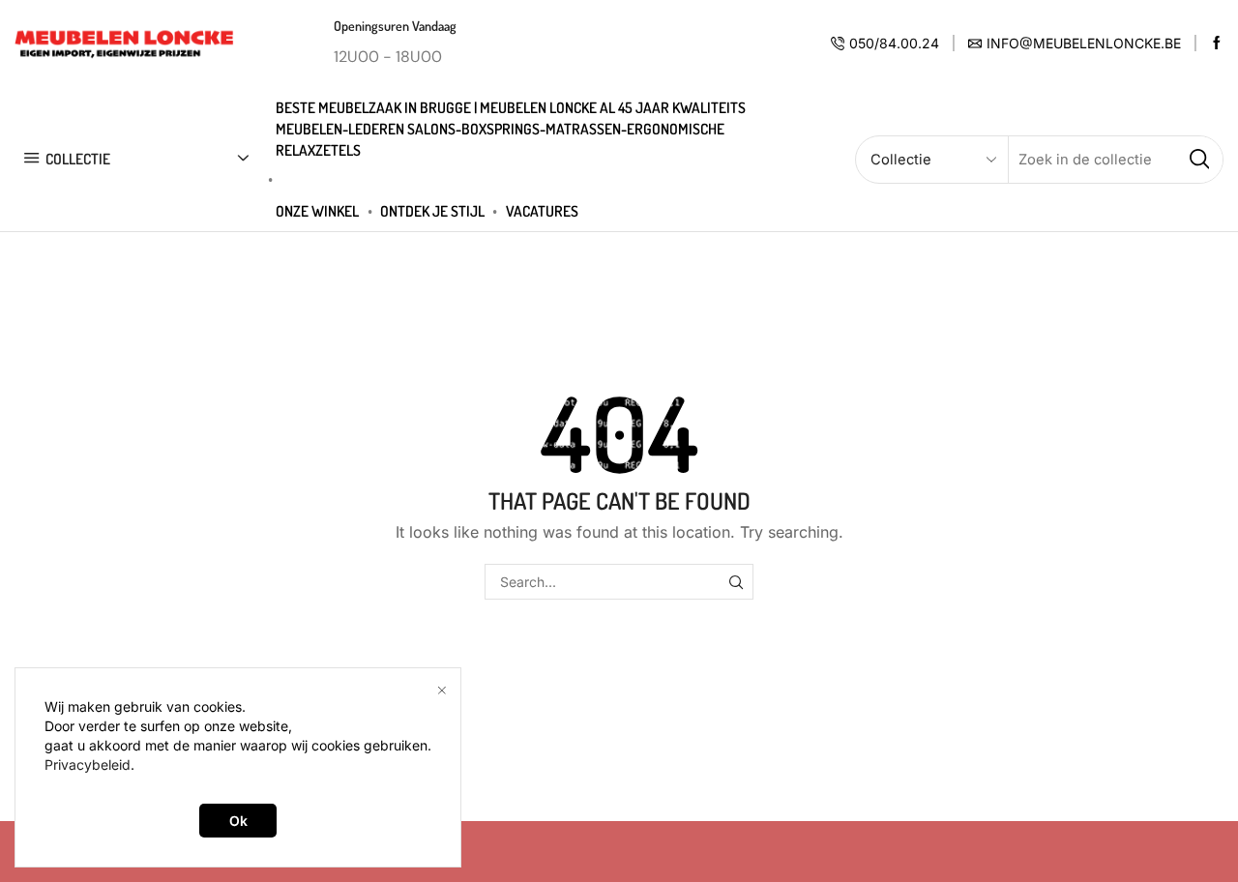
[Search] (735, 582)
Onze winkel (317, 210)
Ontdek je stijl (432, 210)
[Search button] (1199, 159)
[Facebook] (1216, 43)
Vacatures (542, 210)
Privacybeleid (87, 764)
